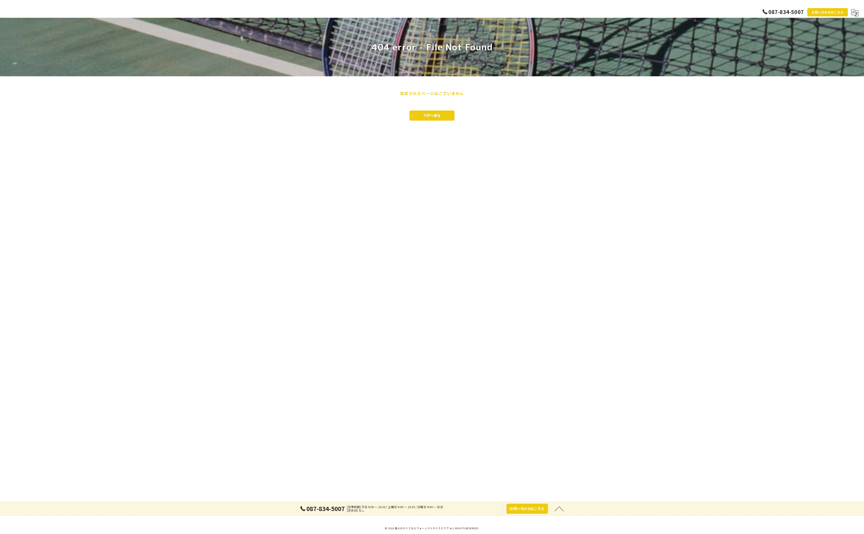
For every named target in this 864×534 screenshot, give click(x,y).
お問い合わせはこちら (828, 12)
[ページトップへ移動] (559, 508)
